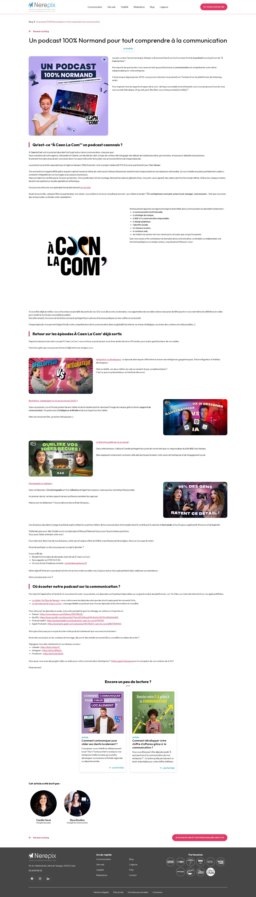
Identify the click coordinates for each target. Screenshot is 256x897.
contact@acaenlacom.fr (76, 563)
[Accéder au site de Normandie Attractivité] (180, 872)
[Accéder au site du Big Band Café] (180, 862)
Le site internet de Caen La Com (47, 603)
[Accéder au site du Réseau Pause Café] (220, 862)
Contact (133, 875)
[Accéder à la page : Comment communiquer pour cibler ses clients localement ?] (103, 712)
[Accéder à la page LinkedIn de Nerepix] (48, 878)
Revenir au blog (41, 31)
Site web (111, 7)
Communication (95, 7)
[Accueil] (42, 7)
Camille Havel (43, 821)
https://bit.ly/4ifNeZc (52, 650)
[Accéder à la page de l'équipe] (43, 803)
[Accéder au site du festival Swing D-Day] (210, 872)
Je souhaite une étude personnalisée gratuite (199, 837)
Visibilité (124, 7)
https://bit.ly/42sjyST (50, 647)
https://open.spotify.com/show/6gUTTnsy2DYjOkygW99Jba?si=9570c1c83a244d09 (79, 617)
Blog (31, 21)
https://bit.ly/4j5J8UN (53, 653)
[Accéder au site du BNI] (200, 862)
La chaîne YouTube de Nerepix (45, 600)
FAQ (131, 869)
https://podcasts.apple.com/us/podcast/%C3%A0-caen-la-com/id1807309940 (85, 623)
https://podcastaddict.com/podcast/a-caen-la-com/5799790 (75, 620)
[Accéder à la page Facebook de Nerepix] (32, 878)
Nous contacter (215, 7)
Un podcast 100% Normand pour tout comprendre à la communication (68, 21)
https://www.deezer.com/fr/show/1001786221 (61, 614)
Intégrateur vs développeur (108, 359)
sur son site (85, 187)
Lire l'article (118, 767)
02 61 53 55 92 (35, 870)
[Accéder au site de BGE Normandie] (200, 872)
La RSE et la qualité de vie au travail (112, 442)
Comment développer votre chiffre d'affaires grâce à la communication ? (149, 744)
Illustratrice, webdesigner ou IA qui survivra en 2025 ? (53, 400)
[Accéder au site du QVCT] (190, 872)
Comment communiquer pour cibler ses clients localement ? (99, 742)
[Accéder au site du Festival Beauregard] (190, 862)
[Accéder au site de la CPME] (210, 862)
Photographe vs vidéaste (40, 483)
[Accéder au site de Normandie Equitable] (170, 862)
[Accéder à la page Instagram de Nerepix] (40, 878)
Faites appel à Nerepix (121, 661)
